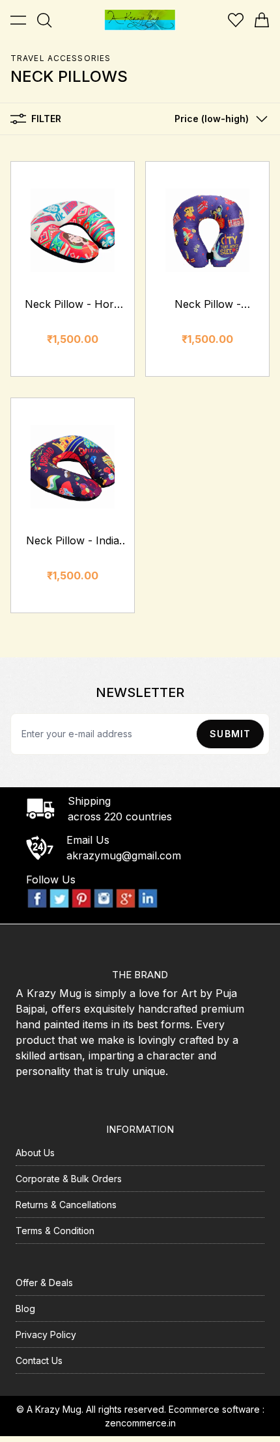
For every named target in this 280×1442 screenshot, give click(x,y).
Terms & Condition (55, 1230)
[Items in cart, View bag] (262, 20)
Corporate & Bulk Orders (69, 1178)
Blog (25, 1308)
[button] (218, 118)
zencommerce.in (140, 1422)
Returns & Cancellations (66, 1204)
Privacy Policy (46, 1334)
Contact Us (39, 1360)
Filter (46, 118)
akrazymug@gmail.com (123, 855)
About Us (35, 1152)
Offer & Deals (44, 1282)
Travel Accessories (60, 58)
